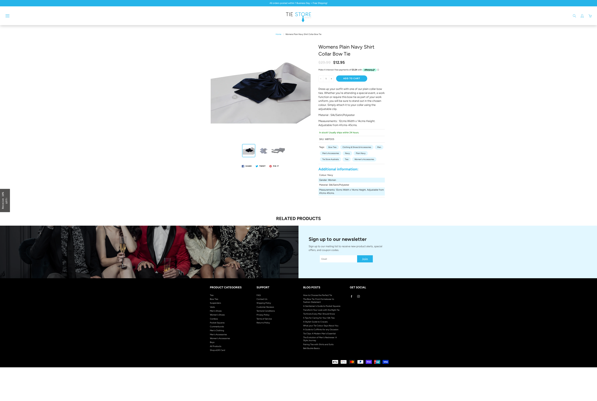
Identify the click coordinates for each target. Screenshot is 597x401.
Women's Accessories (364, 159)
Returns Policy (263, 322)
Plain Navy (361, 153)
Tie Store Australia (330, 159)
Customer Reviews (265, 307)
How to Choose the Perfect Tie (317, 295)
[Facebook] (351, 296)
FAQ (259, 295)
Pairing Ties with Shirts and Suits (318, 344)
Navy (347, 153)
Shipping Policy (264, 303)
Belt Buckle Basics (311, 348)
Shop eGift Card (217, 350)
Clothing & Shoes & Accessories (356, 147)
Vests (212, 307)
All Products (215, 346)
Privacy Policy (263, 314)
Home (278, 34)
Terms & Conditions (266, 311)
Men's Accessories (330, 153)
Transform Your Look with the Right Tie (321, 310)
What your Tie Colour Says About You (320, 325)
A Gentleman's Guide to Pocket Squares (321, 306)
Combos (214, 319)
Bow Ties (332, 147)
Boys (212, 342)
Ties (346, 159)
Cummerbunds (217, 326)
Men (379, 147)
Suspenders (215, 303)
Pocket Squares (217, 322)
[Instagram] (358, 296)
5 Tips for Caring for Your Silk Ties (319, 318)
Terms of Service (264, 319)
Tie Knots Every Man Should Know (319, 314)
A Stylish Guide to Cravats (315, 321)
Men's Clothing (217, 330)
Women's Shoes (217, 314)
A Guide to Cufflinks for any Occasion (320, 329)
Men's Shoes (216, 311)
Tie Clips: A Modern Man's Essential (319, 333)
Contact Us (262, 299)
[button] (5, 200)
